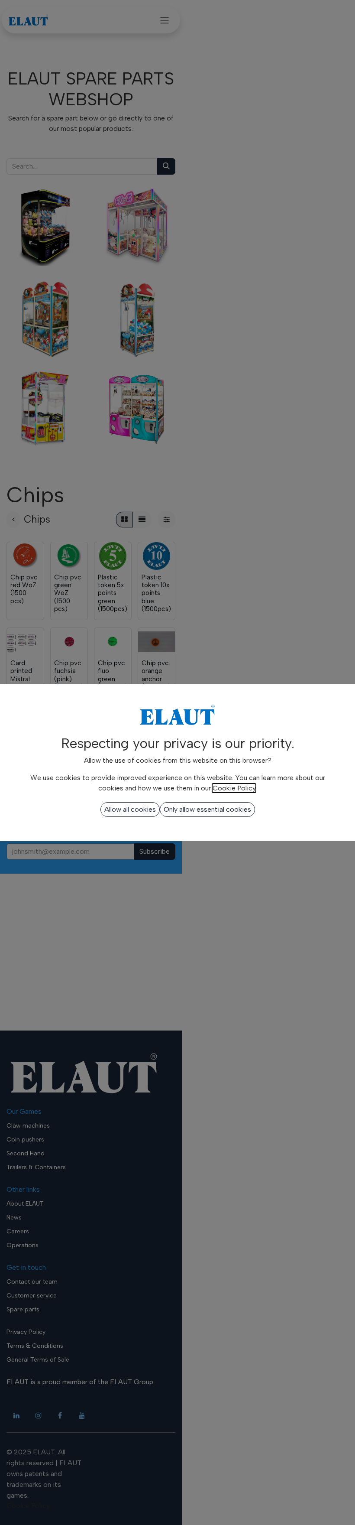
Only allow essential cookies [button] (207, 809)
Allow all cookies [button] (130, 809)
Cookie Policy (234, 788)
